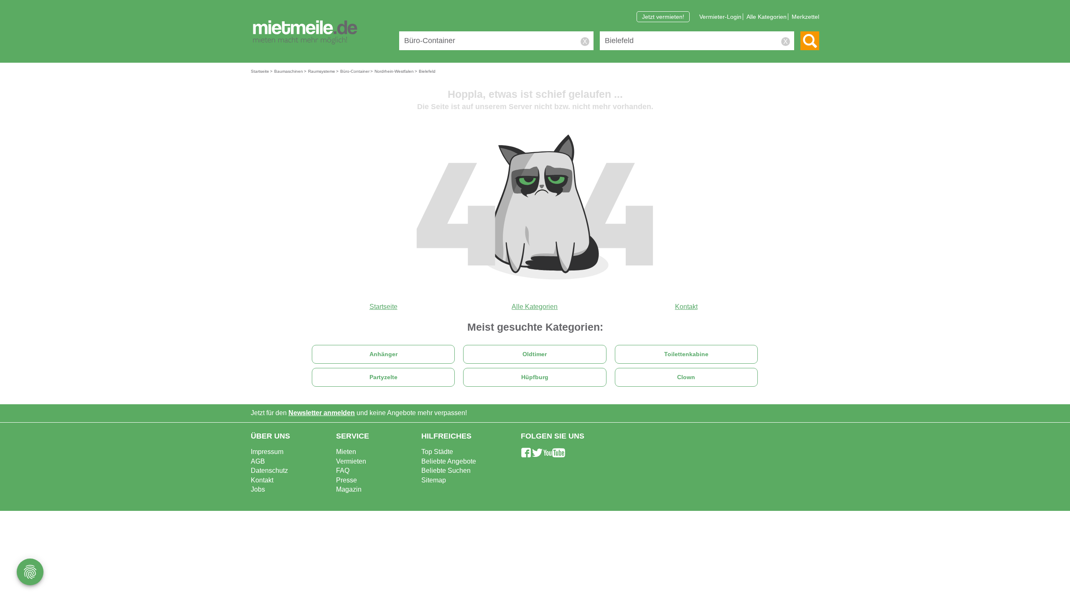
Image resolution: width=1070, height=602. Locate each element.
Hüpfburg (534, 377)
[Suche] (809, 40)
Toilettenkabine (686, 354)
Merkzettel (805, 16)
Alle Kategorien (766, 16)
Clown (686, 377)
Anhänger (383, 354)
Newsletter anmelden (321, 412)
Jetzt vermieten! (663, 16)
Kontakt (686, 306)
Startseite (383, 306)
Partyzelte (383, 377)
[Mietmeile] (305, 32)
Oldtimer (534, 354)
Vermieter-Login (720, 16)
